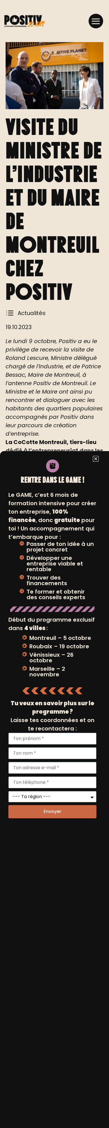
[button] (96, 21)
